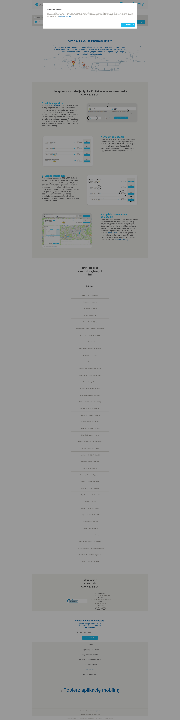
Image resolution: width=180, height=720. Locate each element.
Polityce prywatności (65, 16)
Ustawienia (48, 25)
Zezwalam (128, 24)
